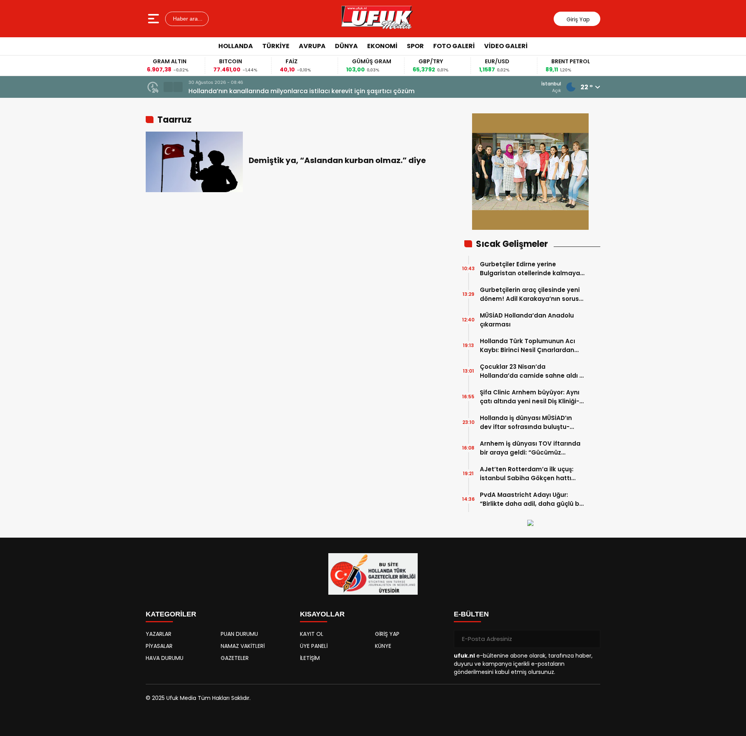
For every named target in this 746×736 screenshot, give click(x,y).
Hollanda (235, 46)
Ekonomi (382, 46)
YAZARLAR (158, 634)
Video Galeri (506, 46)
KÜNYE (383, 646)
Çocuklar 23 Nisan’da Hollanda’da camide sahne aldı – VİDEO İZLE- (531, 371)
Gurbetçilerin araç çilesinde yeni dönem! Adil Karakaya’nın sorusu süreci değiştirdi (531, 294)
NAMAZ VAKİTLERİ (243, 646)
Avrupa (312, 46)
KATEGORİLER (171, 614)
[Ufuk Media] (377, 18)
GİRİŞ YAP (387, 634)
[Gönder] (591, 639)
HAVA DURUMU (164, 658)
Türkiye (275, 46)
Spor (415, 46)
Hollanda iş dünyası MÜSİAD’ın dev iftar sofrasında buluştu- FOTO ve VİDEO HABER (526, 422)
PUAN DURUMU (239, 634)
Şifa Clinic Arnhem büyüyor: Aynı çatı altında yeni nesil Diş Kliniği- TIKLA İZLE (529, 397)
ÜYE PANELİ (314, 646)
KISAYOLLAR (322, 614)
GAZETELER (235, 658)
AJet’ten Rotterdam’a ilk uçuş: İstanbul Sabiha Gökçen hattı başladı (526, 474)
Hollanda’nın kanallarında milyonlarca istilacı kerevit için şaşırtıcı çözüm (301, 91)
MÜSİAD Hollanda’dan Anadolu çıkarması (527, 319)
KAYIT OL (311, 634)
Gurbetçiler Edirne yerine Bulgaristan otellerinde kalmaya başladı (530, 269)
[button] (168, 87)
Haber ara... (186, 19)
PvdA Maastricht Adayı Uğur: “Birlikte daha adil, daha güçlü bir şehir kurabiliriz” (531, 499)
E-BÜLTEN (471, 614)
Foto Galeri (454, 46)
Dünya (346, 46)
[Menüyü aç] (154, 18)
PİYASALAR (159, 646)
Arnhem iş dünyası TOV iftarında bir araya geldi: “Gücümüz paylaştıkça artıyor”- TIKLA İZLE (530, 448)
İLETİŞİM (310, 658)
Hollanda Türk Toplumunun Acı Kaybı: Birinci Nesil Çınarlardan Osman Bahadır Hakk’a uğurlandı (531, 345)
